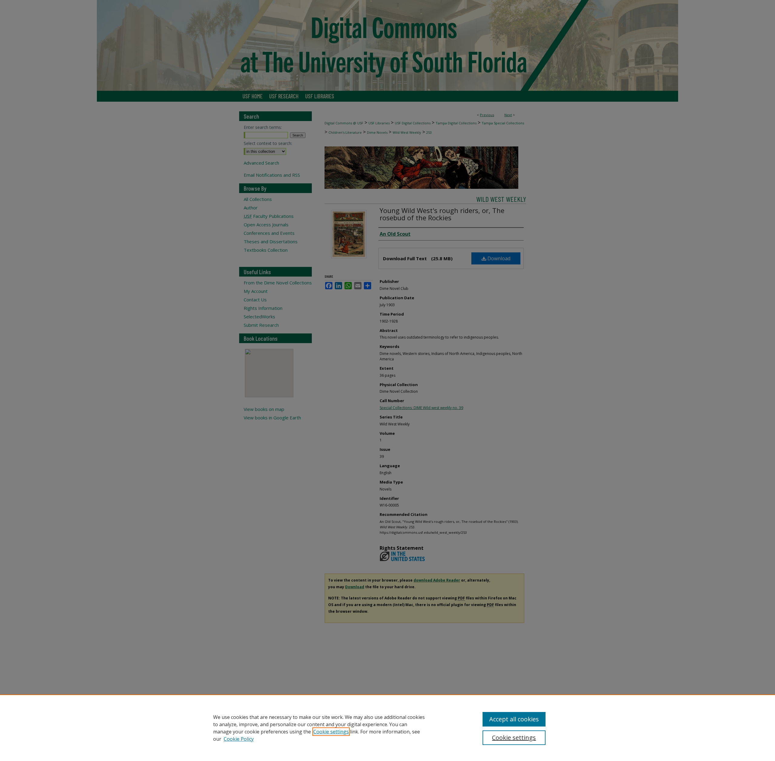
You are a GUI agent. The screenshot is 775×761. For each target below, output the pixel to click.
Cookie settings (331, 731)
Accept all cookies (514, 719)
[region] (387, 727)
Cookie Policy (239, 739)
